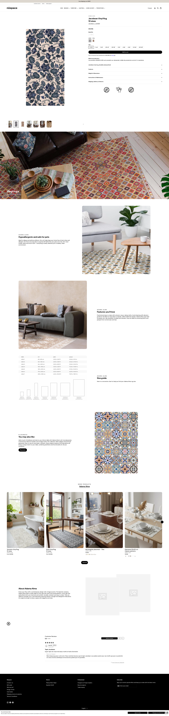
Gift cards (9, 685)
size (89, 44)
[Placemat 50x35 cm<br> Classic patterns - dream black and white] (129, 556)
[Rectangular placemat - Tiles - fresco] (92, 554)
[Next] (162, 522)
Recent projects (82, 685)
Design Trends (10, 689)
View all (85, 562)
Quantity (90, 32)
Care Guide (10, 692)
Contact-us (10, 682)
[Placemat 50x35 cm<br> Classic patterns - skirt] (132, 556)
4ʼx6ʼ (124, 47)
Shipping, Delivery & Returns (95, 81)
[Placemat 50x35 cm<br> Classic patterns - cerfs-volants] (133, 556)
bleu (89, 41)
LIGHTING (81, 8)
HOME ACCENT (90, 8)
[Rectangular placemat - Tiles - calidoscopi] (88, 554)
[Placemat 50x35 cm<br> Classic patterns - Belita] (125, 556)
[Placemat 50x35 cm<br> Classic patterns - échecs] (127, 556)
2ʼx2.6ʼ (91, 47)
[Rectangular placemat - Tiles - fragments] (91, 554)
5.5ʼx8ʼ (134, 47)
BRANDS (66, 8)
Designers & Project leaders (85, 682)
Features (90, 69)
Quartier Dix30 (50, 685)
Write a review (109, 638)
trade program (49, 3)
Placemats (23, 450)
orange (93, 41)
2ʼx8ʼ (101, 47)
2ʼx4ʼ (96, 47)
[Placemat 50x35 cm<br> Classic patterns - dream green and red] (130, 556)
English (84, 708)
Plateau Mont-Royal (51, 682)
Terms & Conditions (12, 696)
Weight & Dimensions (94, 73)
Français (150, 8)
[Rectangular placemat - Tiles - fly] (89, 554)
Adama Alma (91, 16)
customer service (37, 3)
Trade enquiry (81, 687)
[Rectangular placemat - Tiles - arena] (86, 554)
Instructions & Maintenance (95, 77)
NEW (61, 8)
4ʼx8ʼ (129, 47)
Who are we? (10, 687)
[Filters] (119, 638)
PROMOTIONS (100, 8)
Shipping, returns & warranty (14, 694)
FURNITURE (74, 8)
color (91, 38)
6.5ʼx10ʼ (141, 47)
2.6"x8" (113, 47)
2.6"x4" (107, 47)
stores (43, 3)
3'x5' (119, 47)
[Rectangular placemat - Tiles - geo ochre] (94, 554)
